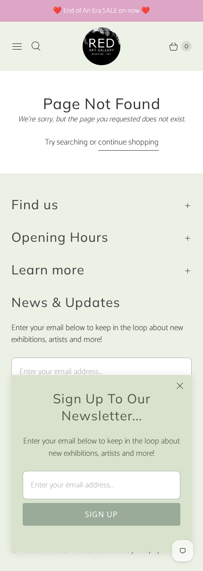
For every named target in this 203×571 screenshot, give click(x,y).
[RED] (101, 46)
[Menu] (17, 46)
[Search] (35, 46)
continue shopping (128, 142)
